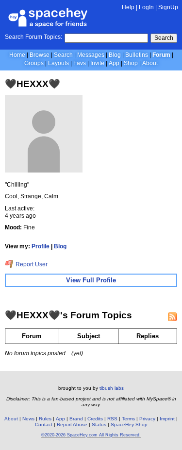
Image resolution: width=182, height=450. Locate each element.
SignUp (168, 7)
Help (128, 7)
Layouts (58, 63)
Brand (76, 418)
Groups (34, 63)
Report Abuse (72, 424)
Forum (161, 55)
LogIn (146, 7)
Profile (41, 246)
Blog (115, 55)
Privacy (147, 418)
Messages (90, 55)
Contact (43, 424)
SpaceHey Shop (129, 424)
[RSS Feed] (172, 316)
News (28, 418)
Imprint (167, 418)
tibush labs (111, 388)
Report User (31, 264)
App (114, 63)
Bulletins (136, 55)
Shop (131, 63)
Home (17, 55)
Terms (128, 418)
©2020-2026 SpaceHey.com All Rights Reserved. (91, 435)
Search (163, 38)
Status (99, 424)
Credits (95, 418)
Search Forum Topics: (33, 37)
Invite (97, 63)
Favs (79, 63)
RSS (112, 418)
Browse (40, 55)
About (150, 63)
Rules (45, 418)
